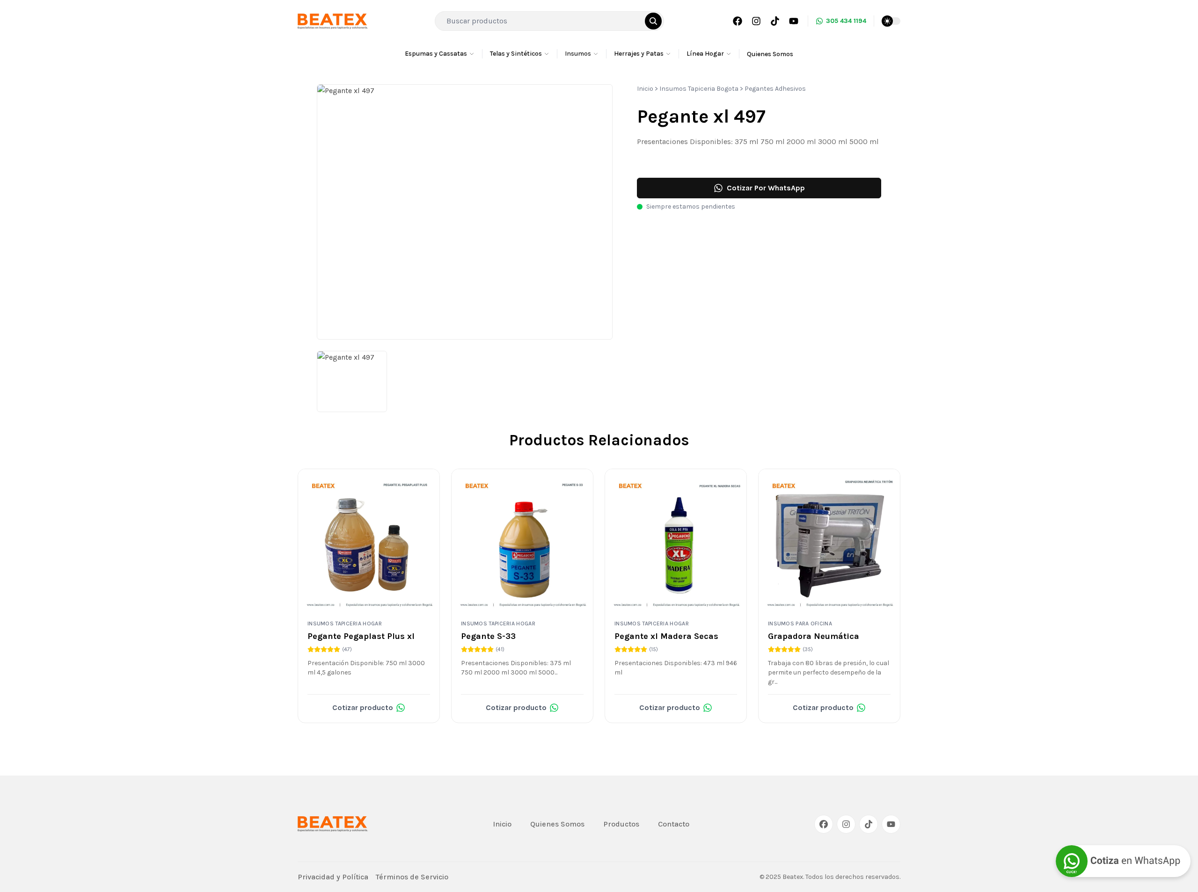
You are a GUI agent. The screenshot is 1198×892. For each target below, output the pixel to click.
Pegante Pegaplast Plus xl (361, 636)
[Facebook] (737, 21)
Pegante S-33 (488, 636)
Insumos (578, 54)
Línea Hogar (705, 54)
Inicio (645, 89)
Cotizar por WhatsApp (766, 187)
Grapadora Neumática (813, 636)
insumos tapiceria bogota (698, 89)
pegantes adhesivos (775, 89)
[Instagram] (756, 21)
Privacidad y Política (333, 876)
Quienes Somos (770, 54)
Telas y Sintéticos (516, 54)
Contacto (673, 823)
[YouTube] (793, 21)
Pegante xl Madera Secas (666, 636)
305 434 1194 (846, 21)
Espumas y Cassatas (436, 54)
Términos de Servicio (412, 876)
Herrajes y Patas (639, 54)
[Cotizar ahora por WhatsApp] (1123, 861)
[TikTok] (775, 21)
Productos (621, 823)
